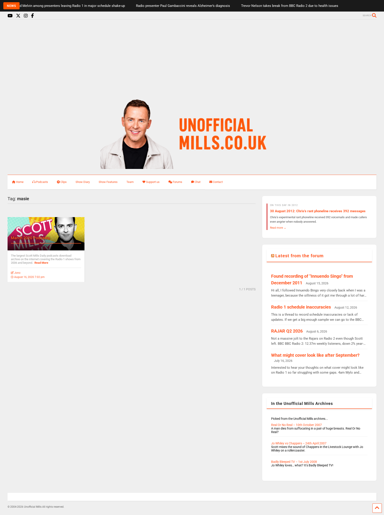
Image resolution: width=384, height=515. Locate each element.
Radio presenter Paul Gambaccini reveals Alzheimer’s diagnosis (176, 6)
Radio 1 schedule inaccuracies (301, 307)
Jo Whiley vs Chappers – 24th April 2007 (298, 443)
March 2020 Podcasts (30, 238)
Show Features (108, 182)
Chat (197, 182)
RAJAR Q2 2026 (287, 331)
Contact (218, 182)
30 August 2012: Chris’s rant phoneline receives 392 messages (318, 211)
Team (130, 182)
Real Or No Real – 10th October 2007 (296, 425)
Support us (153, 182)
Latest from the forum (299, 255)
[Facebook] (32, 16)
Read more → (278, 227)
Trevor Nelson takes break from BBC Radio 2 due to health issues (282, 6)
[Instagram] (26, 16)
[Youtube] (10, 16)
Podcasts (42, 182)
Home (20, 182)
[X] (18, 16)
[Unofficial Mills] (192, 167)
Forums (177, 182)
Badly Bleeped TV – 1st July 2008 (294, 462)
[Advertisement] (192, 57)
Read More (41, 262)
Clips (63, 182)
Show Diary (83, 182)
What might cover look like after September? (315, 355)
